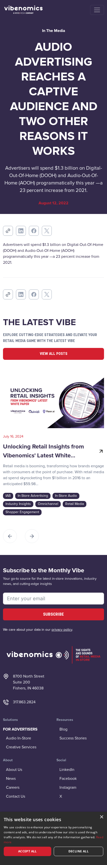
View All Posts (53, 354)
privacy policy (62, 629)
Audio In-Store (18, 738)
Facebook (68, 779)
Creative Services (21, 747)
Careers (12, 787)
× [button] (101, 817)
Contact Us (15, 796)
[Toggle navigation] (97, 10)
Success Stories (73, 738)
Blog (63, 729)
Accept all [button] (27, 851)
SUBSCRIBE (53, 614)
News (11, 779)
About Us (14, 770)
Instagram (67, 787)
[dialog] (53, 838)
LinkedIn (66, 770)
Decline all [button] (78, 851)
